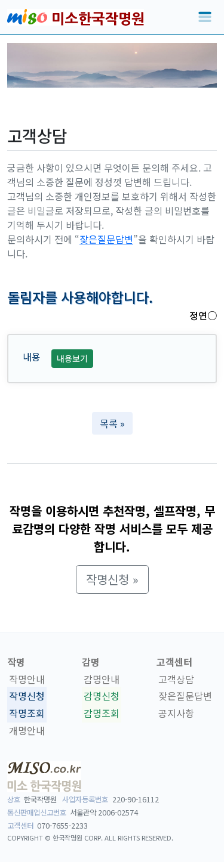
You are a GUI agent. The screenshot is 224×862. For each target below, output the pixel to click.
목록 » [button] (112, 423)
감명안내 (101, 679)
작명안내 (27, 679)
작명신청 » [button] (112, 579)
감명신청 (101, 696)
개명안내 (27, 730)
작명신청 (27, 696)
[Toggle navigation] (205, 17)
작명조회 (27, 713)
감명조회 (101, 713)
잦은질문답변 (106, 239)
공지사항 (176, 713)
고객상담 (176, 679)
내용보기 (72, 358)
